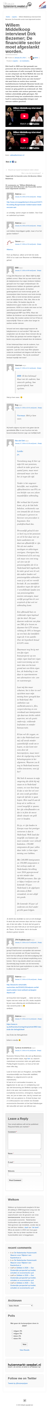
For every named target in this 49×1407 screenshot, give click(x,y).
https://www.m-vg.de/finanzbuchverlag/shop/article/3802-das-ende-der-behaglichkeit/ (24, 1026)
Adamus (10, 249)
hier (28, 1059)
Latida (20, 451)
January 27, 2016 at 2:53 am (23, 244)
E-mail (10, 1162)
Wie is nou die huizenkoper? (31, 173)
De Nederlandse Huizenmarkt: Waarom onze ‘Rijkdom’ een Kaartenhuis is (23, 1255)
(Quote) (34, 196)
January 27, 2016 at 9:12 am (23, 368)
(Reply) (39, 196)
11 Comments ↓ (25, 61)
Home (8, 17)
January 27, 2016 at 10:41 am (23, 407)
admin (36, 58)
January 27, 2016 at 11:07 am (23, 942)
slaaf (26, 1227)
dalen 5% (17, 1338)
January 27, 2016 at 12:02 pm (23, 979)
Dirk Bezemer (32, 176)
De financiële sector (20, 176)
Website (11, 1171)
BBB (19, 375)
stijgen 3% (18, 1331)
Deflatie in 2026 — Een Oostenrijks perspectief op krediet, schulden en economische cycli (23, 1270)
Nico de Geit (20, 441)
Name (10, 1153)
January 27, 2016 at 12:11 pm (23, 1019)
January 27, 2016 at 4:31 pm (23, 1050)
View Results (24, 1350)
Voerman (21, 415)
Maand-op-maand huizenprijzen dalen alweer (23, 170)
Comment (12, 1132)
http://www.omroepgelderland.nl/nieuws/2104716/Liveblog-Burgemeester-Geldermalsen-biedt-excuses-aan (24, 204)
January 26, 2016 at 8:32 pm (23, 196)
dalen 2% (17, 1336)
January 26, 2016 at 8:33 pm (23, 225)
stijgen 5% (18, 1333)
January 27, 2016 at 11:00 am (23, 443)
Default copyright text (26, 1405)
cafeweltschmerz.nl (17, 155)
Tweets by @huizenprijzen (18, 1383)
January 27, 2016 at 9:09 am (23, 270)
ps (18, 454)
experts (14, 17)
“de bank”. (35, 1227)
